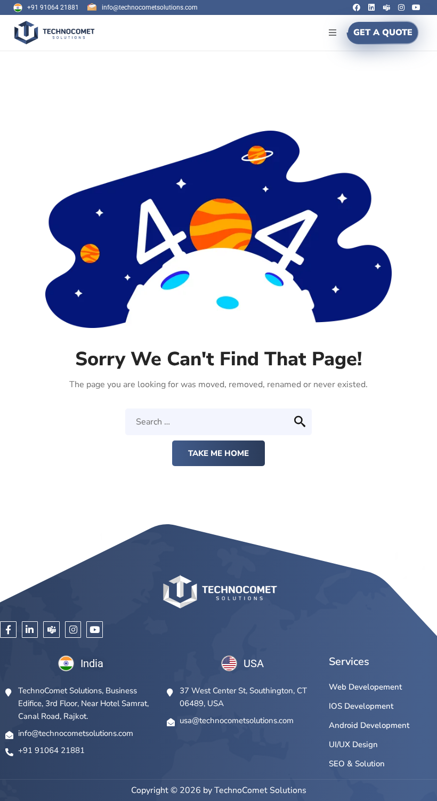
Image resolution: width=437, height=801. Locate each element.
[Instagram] (401, 7)
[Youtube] (416, 7)
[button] (332, 32)
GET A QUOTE (382, 32)
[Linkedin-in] (30, 629)
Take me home (218, 453)
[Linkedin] (371, 7)
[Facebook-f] (8, 629)
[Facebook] (356, 7)
